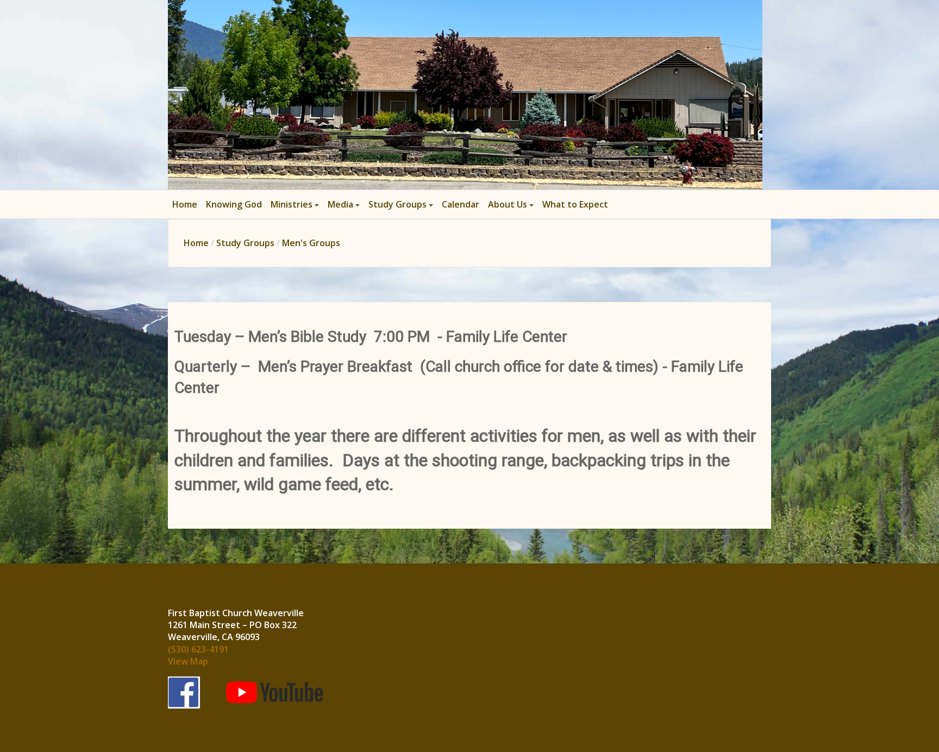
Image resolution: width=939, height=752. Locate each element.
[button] (294, 204)
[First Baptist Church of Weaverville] (465, 93)
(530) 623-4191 (198, 649)
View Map (188, 661)
